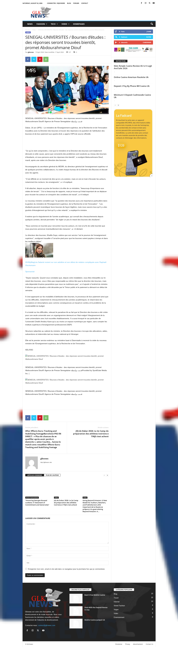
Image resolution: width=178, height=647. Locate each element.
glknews (31, 52)
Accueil (27, 30)
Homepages (79, 24)
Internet (116, 602)
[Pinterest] (39, 59)
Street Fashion (119, 606)
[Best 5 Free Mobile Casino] (75, 598)
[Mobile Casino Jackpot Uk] (75, 623)
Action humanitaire (32, 497)
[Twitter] (149, 3)
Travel (116, 598)
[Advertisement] (108, 12)
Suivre (148, 37)
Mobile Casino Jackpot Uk (94, 620)
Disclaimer (118, 644)
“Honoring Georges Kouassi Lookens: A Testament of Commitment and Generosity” (37, 502)
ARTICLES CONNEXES (34, 475)
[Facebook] (141, 3)
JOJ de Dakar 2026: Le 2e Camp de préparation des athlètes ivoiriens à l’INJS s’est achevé (91, 434)
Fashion (40, 24)
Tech (53, 24)
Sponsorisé (30, 272)
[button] (152, 24)
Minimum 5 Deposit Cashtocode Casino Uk (132, 96)
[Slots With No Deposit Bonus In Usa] (75, 611)
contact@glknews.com (46, 625)
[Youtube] (153, 3)
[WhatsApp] (45, 59)
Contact (84, 3)
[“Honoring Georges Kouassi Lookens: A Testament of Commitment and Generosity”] (38, 489)
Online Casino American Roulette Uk (131, 77)
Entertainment (119, 617)
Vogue (116, 610)
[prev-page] (104, 475)
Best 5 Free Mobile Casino (94, 595)
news (30, 24)
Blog (69, 3)
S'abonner (147, 42)
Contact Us (149, 644)
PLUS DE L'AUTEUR (52, 475)
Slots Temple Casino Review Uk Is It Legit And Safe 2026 (133, 67)
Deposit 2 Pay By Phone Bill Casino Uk (132, 86)
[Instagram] (145, 3)
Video (64, 24)
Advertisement (138, 644)
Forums (76, 3)
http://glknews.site (46, 462)
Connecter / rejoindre (56, 3)
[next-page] (107, 475)
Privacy (127, 644)
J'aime (149, 31)
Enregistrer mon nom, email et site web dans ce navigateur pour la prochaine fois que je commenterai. (66, 569)
